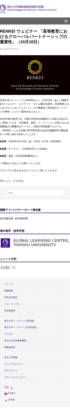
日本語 (11, 399)
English (11, 393)
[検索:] (35, 193)
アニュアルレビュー (14, 364)
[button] (65, 20)
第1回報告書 (6, 218)
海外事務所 (9, 310)
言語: (7, 387)
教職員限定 (9, 347)
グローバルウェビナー (15, 377)
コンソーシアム (12, 304)
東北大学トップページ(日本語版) (20, 327)
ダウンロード (11, 370)
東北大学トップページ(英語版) (19, 320)
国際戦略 (8, 290)
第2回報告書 (21, 218)
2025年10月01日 (11, 49)
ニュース (8, 284)
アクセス (8, 334)
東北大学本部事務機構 (15, 340)
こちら (13, 163)
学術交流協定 (11, 297)
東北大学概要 (11, 357)
